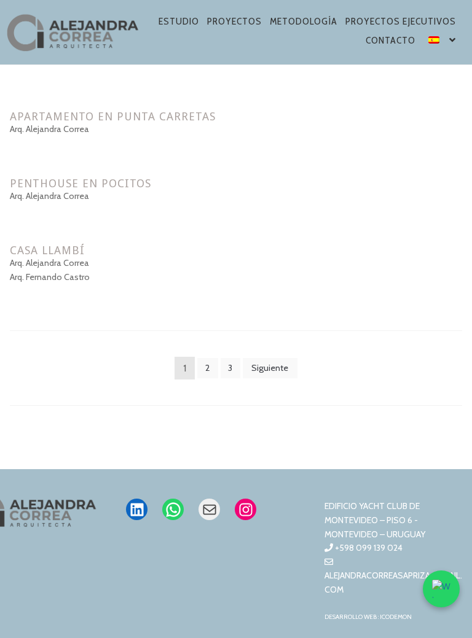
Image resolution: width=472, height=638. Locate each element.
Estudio (179, 21)
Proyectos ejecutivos (400, 21)
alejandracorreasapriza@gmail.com (393, 582)
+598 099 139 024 (368, 547)
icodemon (396, 617)
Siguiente (269, 367)
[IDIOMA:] (442, 42)
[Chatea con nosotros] (441, 588)
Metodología (303, 21)
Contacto (390, 40)
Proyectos (234, 21)
